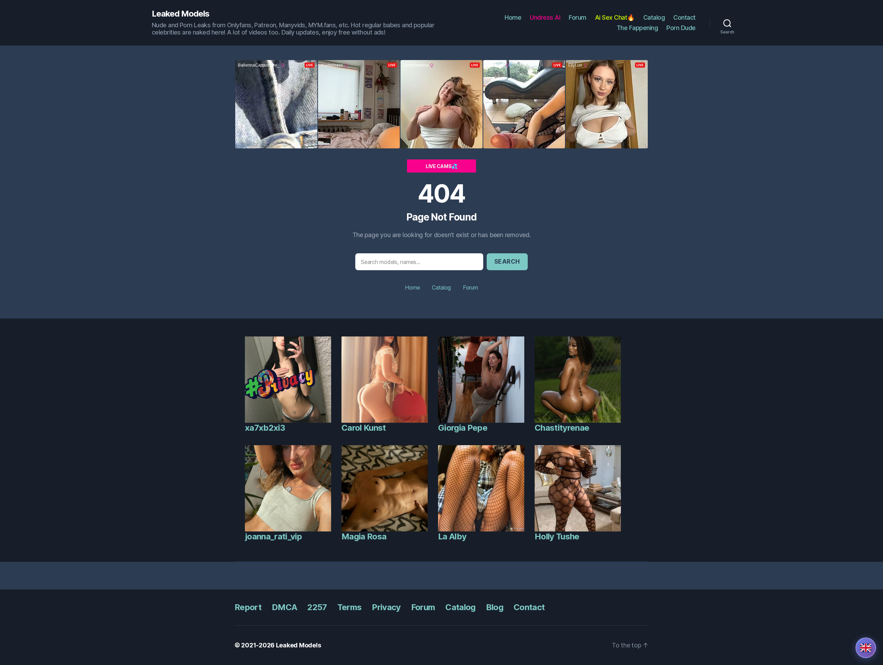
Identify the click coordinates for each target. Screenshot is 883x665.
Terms (349, 607)
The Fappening (637, 27)
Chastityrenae (562, 428)
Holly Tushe (557, 536)
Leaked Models (180, 14)
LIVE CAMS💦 (441, 166)
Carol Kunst (363, 428)
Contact (684, 17)
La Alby (452, 536)
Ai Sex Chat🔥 (615, 17)
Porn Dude (681, 27)
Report (248, 607)
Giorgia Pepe (462, 428)
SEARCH (507, 261)
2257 (317, 607)
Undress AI (545, 17)
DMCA (284, 607)
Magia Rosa (363, 536)
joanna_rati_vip (273, 536)
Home (513, 17)
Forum (577, 17)
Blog (494, 607)
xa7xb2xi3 (265, 428)
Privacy (386, 607)
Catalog (654, 17)
